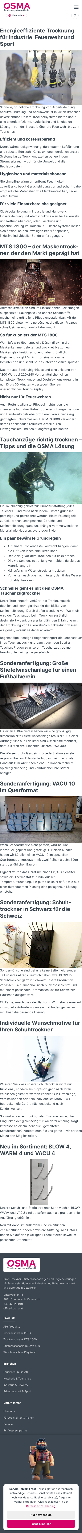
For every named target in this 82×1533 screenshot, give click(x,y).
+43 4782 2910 (13, 1303)
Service (8, 1424)
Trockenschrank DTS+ (17, 1333)
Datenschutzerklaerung (40, 1506)
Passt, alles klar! (41, 1523)
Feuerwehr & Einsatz (16, 1372)
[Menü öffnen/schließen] (76, 7)
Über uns (9, 1411)
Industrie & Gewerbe (16, 1385)
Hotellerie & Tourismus (17, 1378)
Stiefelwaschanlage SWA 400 (21, 1345)
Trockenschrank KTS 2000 (20, 1339)
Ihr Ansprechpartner (15, 1430)
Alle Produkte (11, 1326)
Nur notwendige (41, 1514)
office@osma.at (13, 1308)
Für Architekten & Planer (18, 1417)
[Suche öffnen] (75, 15)
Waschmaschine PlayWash (19, 1352)
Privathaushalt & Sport (17, 1391)
